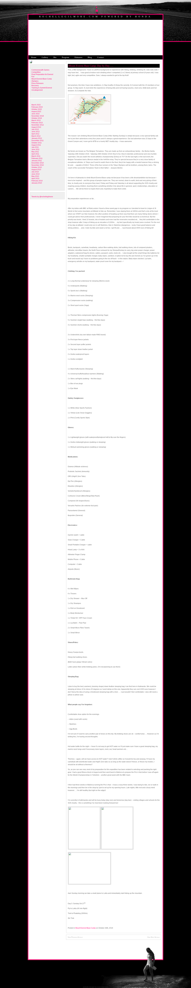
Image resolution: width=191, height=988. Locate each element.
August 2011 (36, 145)
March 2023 (36, 105)
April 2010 (35, 178)
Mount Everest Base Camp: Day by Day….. (91, 65)
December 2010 (37, 163)
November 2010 (37, 165)
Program (65, 57)
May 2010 (35, 176)
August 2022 (36, 111)
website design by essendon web (95, 987)
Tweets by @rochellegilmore (42, 197)
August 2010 (36, 170)
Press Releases (37, 83)
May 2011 (35, 152)
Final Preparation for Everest (42, 74)
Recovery (35, 86)
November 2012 (37, 125)
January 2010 (36, 183)
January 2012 (36, 138)
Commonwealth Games (40, 70)
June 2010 (35, 174)
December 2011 (37, 141)
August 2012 (36, 127)
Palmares (78, 57)
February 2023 (37, 107)
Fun (32, 77)
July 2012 (35, 129)
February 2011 (37, 158)
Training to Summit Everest (41, 88)
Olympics (34, 81)
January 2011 (36, 161)
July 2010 (35, 172)
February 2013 (37, 123)
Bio (54, 57)
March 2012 (36, 136)
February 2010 (37, 181)
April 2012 (35, 134)
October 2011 (36, 143)
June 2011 (35, 149)
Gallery (45, 57)
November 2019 (37, 116)
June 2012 (35, 132)
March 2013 (36, 120)
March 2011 (35, 156)
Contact (100, 57)
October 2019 (36, 118)
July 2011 (35, 147)
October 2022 (36, 109)
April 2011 (35, 154)
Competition (36, 72)
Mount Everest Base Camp (41, 79)
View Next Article (153, 937)
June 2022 (35, 114)
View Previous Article (75, 937)
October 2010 (36, 167)
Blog (90, 57)
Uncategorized (37, 90)
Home (33, 57)
